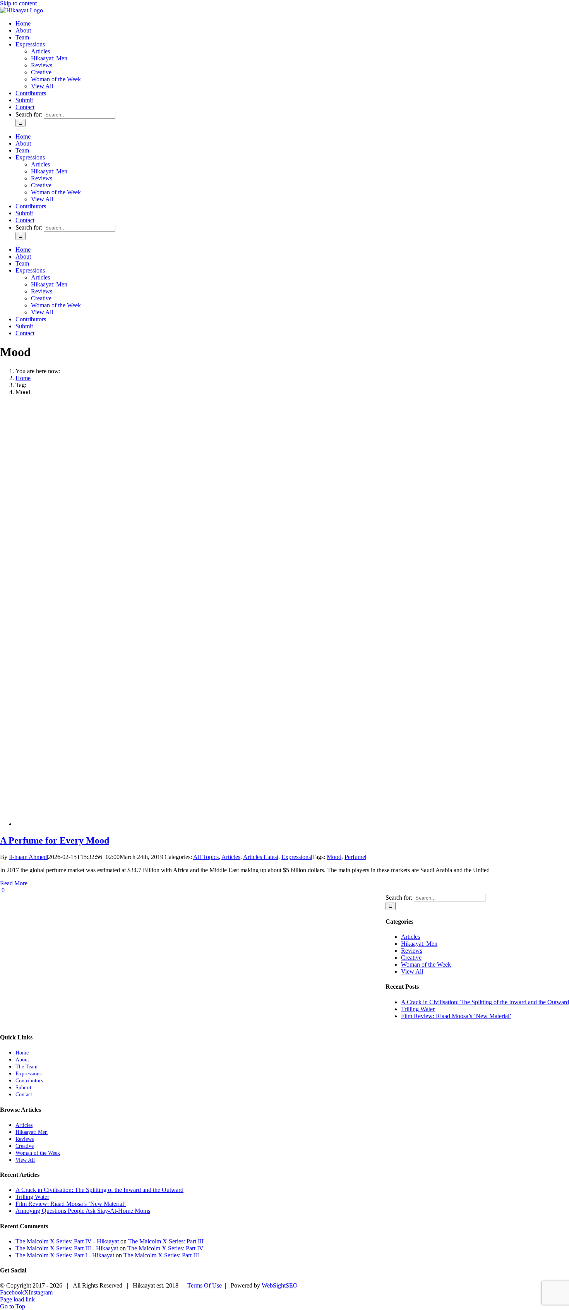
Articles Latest (260, 857)
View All (412, 971)
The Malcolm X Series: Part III (166, 1241)
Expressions (296, 857)
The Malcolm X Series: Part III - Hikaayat (66, 1248)
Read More (13, 883)
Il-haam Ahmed (28, 857)
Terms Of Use (204, 1285)
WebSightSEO (280, 1285)
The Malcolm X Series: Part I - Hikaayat (64, 1255)
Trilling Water (418, 1009)
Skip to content (18, 3)
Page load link (17, 1299)
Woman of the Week (426, 964)
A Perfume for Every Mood (54, 840)
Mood (334, 857)
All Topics (206, 857)
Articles (230, 857)
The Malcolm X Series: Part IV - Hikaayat (67, 1241)
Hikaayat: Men (419, 943)
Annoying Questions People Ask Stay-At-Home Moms (82, 1210)
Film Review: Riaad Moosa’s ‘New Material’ (456, 1016)
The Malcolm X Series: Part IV (165, 1248)
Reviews (411, 950)
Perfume (354, 857)
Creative (411, 957)
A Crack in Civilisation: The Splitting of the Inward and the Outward (485, 1002)
